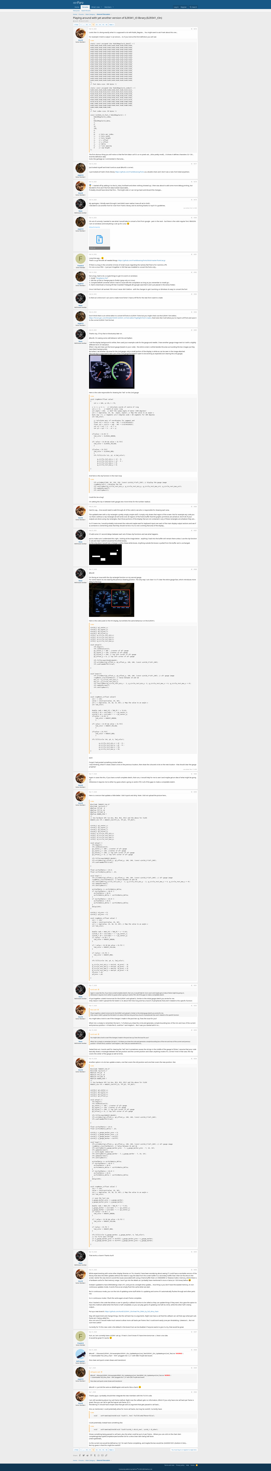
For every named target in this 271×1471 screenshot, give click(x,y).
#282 (195, 272)
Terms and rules (169, 1465)
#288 (195, 569)
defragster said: (95, 1372)
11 (90, 25)
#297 (195, 1332)
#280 (195, 218)
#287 (195, 530)
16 (106, 25)
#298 (195, 1350)
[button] (101, 7)
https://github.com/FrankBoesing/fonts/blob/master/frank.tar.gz (141, 260)
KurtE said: (93, 989)
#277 (195, 164)
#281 (195, 254)
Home (77, 7)
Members (107, 7)
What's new (95, 7)
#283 (195, 294)
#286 (195, 506)
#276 (195, 29)
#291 (195, 985)
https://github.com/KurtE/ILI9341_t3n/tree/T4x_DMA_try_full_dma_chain (131, 1311)
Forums (85, 7)
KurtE (76, 21)
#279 (195, 200)
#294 (195, 1059)
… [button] (83, 25)
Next (111, 25)
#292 (195, 1006)
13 (96, 25)
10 (86, 25)
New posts (76, 11)
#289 (195, 774)
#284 (195, 312)
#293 (195, 1030)
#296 (195, 1270)
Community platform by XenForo (135, 1469)
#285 (195, 330)
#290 (195, 792)
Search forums (86, 11)
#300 (195, 1392)
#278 (195, 182)
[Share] (191, 29)
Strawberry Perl (102, 278)
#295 (195, 1252)
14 (100, 25)
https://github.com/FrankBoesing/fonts (129, 172)
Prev (76, 25)
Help (187, 1465)
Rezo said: (93, 1010)
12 (93, 25)
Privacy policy (180, 1465)
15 (103, 25)
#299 (195, 1368)
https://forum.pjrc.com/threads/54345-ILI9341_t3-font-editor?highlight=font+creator (120, 318)
